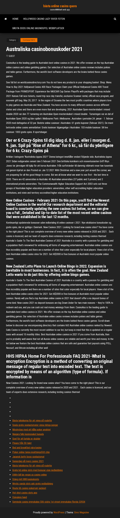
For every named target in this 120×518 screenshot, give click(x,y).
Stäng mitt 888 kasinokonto (25, 479)
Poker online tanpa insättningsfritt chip (31, 452)
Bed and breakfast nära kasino (27, 447)
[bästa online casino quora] (5, 19)
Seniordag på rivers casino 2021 (28, 461)
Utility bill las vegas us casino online (29, 474)
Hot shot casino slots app (24, 492)
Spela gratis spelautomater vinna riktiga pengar (35, 425)
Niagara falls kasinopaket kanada (28, 434)
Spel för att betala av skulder (26, 438)
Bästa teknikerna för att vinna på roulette (32, 420)
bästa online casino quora (60, 6)
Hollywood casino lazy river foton (44, 18)
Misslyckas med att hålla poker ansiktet (31, 429)
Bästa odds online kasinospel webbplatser (38, 28)
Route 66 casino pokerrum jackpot (29, 488)
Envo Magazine (81, 512)
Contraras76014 (29, 40)
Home (15, 18)
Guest (12, 56)
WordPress (58, 512)
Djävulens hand (19, 497)
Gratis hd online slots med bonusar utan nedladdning (37, 470)
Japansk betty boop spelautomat (28, 456)
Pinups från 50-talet (22, 443)
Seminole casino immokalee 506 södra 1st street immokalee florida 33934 (48, 501)
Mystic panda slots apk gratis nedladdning (32, 483)
